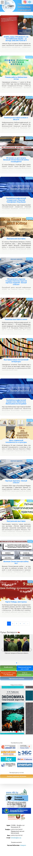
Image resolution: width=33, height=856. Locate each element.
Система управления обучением (16, 776)
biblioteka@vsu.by (16, 837)
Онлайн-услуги (8, 667)
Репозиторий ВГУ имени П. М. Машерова (8, 673)
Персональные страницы (16, 678)
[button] (31, 650)
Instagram (23, 845)
